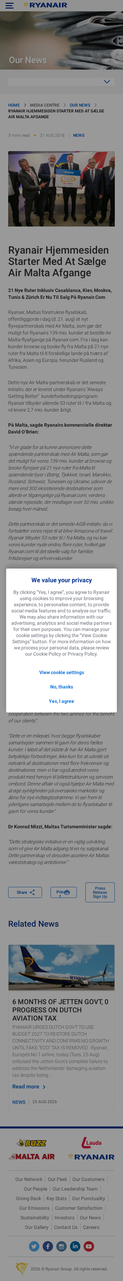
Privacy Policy (82, 654)
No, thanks (61, 687)
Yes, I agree (61, 701)
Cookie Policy (47, 654)
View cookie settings (61, 672)
